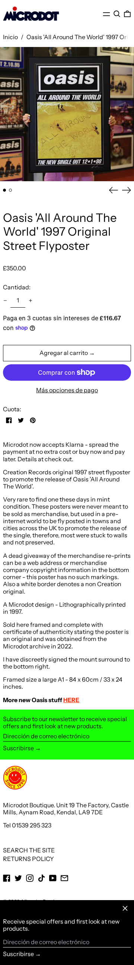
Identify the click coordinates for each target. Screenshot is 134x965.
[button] (117, 14)
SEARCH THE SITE (29, 850)
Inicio (10, 37)
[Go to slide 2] (10, 190)
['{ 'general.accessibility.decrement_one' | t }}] (5, 300)
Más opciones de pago (67, 390)
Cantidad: (17, 287)
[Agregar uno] (30, 300)
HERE (71, 700)
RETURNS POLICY (28, 858)
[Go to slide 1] (4, 190)
